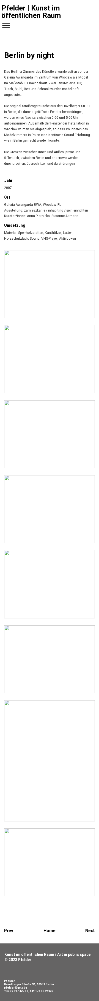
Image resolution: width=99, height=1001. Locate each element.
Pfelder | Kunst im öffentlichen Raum (31, 11)
